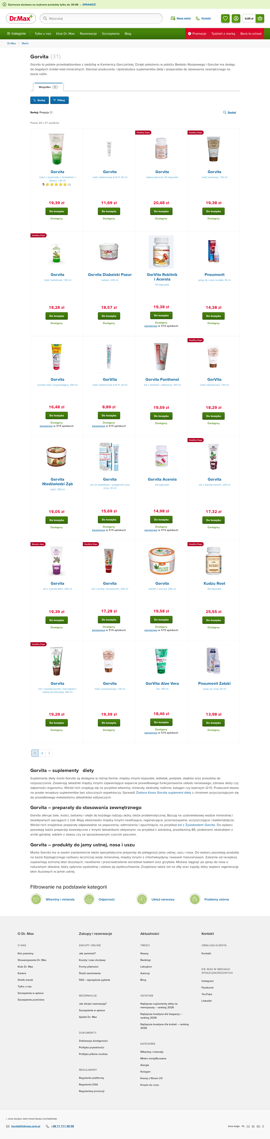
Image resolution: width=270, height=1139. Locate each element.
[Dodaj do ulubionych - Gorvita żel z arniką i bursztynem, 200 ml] (131, 544)
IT (263, 1126)
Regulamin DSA (88, 1084)
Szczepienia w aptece (31, 993)
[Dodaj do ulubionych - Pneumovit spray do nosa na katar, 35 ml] (235, 236)
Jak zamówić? (87, 953)
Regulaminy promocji (91, 1091)
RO (258, 1126)
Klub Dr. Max (65, 33)
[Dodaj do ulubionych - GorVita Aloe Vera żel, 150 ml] (183, 644)
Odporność (107, 899)
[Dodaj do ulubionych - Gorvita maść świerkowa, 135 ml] (78, 236)
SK (253, 1126)
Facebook (207, 987)
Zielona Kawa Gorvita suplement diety (163, 792)
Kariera (22, 973)
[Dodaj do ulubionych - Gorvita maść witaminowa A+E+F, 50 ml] (131, 133)
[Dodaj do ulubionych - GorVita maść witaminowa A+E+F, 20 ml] (131, 340)
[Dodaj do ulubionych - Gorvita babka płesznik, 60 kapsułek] (183, 133)
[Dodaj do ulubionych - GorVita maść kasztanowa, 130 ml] (235, 340)
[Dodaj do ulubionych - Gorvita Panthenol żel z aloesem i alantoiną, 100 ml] (183, 340)
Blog (128, 33)
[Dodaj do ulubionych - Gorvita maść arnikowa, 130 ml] (235, 133)
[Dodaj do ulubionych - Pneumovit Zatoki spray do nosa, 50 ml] (235, 644)
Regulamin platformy (91, 1077)
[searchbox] (101, 18)
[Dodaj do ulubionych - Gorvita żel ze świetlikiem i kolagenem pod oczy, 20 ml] (131, 440)
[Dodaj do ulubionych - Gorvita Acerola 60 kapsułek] (183, 440)
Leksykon (146, 966)
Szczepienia (111, 33)
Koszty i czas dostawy (92, 959)
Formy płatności (88, 966)
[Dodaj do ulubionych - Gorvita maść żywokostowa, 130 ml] (131, 644)
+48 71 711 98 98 (62, 1126)
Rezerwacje (88, 33)
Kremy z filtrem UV (151, 1078)
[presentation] (56, 149)
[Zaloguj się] (236, 18)
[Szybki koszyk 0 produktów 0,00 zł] (260, 18)
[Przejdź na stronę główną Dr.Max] (21, 18)
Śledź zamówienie (90, 973)
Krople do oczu (149, 1084)
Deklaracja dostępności (93, 1040)
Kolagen (145, 1071)
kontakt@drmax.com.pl (25, 1126)
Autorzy (145, 973)
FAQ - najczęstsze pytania (94, 979)
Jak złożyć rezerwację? (93, 1003)
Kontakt (206, 953)
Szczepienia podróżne (31, 999)
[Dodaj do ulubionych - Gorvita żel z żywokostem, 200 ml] (78, 544)
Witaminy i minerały (60, 899)
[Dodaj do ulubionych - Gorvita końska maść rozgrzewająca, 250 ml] (78, 340)
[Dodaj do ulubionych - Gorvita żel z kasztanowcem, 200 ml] (235, 440)
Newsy (144, 953)
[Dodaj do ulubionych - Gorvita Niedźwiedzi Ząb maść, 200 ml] (78, 440)
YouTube (206, 994)
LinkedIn (206, 1000)
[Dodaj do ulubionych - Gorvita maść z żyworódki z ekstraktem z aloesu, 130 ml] (78, 133)
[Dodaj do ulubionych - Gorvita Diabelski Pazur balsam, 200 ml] (131, 236)
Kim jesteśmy (25, 953)
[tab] (48, 87)
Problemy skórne (216, 899)
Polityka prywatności (91, 1047)
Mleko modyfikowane (153, 1058)
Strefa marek (25, 979)
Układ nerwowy (163, 899)
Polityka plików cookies (93, 1053)
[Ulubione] (225, 18)
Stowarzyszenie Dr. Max (32, 959)
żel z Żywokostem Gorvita (196, 825)
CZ (248, 1126)
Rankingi (145, 959)
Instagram (207, 980)
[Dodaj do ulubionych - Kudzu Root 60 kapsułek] (235, 544)
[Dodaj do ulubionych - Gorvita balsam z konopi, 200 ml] (183, 544)
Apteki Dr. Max (88, 1016)
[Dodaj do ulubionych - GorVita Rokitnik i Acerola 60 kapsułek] (183, 236)
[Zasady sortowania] (52, 112)
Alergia (144, 1064)
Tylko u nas (43, 33)
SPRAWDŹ (89, 4)
